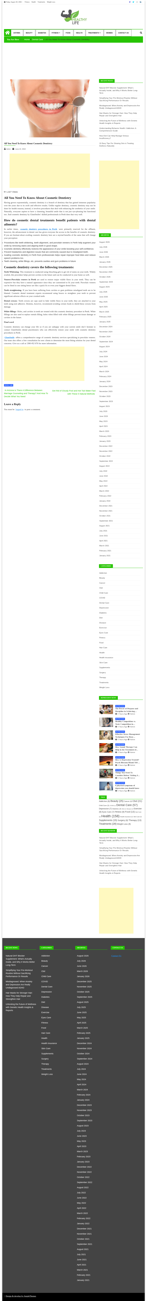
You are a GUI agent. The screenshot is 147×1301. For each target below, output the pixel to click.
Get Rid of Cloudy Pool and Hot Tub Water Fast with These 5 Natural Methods (74, 392)
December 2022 (105, 446)
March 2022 (104, 491)
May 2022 (103, 481)
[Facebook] (130, 2)
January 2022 (104, 501)
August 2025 (104, 287)
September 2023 (106, 401)
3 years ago (122, 727)
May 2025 (103, 302)
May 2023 (103, 421)
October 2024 (104, 337)
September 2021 (106, 521)
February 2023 (105, 436)
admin (132, 714)
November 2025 (105, 272)
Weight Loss (51, 2)
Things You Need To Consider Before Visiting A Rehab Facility (126, 774)
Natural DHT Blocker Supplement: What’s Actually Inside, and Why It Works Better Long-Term (118, 90)
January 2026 (104, 262)
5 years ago (122, 778)
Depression (104, 608)
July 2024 (103, 352)
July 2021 (103, 531)
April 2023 (103, 426)
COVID (102, 598)
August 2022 (104, 466)
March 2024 (104, 371)
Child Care (103, 593)
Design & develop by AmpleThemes (21, 1296)
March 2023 (104, 431)
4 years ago (122, 765)
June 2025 (103, 297)
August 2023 (104, 406)
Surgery (102, 672)
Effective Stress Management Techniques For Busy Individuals (127, 735)
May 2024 (103, 361)
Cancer (102, 583)
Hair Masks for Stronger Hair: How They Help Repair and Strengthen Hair (19, 996)
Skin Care (103, 663)
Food (68, 33)
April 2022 (103, 486)
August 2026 (104, 242)
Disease (102, 623)
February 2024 (105, 376)
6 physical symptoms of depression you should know (127, 786)
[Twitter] (134, 2)
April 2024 (103, 366)
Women (109, 33)
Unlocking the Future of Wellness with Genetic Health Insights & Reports (21, 1007)
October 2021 (104, 516)
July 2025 (103, 292)
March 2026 (104, 257)
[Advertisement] (73, 60)
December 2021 (105, 506)
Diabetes (42, 33)
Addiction (103, 573)
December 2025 (105, 267)
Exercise (103, 628)
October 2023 (104, 396)
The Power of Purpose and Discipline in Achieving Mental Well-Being (126, 710)
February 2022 (105, 496)
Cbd (101, 588)
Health (33, 2)
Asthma (16, 33)
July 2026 (103, 247)
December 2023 (105, 386)
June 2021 (103, 536)
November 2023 (105, 391)
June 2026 (103, 252)
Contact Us (123, 33)
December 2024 (105, 327)
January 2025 (104, 322)
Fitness (27, 2)
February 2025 (105, 317)
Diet (101, 618)
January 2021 (104, 556)
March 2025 (104, 312)
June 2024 (103, 356)
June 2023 (103, 416)
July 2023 (103, 411)
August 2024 (104, 347)
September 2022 (106, 461)
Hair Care (103, 648)
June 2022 (103, 476)
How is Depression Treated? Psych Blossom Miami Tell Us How (127, 761)
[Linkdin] (140, 2)
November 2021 (105, 511)
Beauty (29, 33)
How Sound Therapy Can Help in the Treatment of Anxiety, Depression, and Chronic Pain (126, 748)
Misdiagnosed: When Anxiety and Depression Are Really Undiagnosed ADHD (19, 984)
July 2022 (103, 471)
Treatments (41, 2)
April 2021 (103, 541)
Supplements (104, 667)
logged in (19, 409)
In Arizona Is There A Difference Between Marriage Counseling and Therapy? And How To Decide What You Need (26, 393)
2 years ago (122, 714)
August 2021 (104, 526)
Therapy (102, 677)
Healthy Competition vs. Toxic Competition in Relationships (125, 723)
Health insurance (106, 658)
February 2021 (105, 551)
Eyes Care (103, 633)
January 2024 (104, 381)
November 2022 (105, 451)
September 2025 (106, 282)
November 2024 (105, 332)
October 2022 (104, 456)
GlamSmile (9, 337)
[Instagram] (137, 2)
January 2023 (104, 441)
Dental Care (9, 385)
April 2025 (103, 307)
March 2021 (104, 546)
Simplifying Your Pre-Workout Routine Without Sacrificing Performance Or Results (19, 973)
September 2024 (106, 342)
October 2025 (104, 277)
